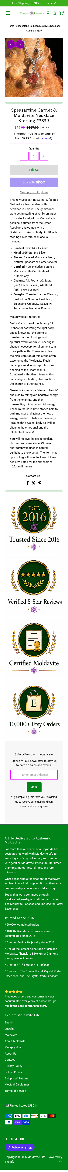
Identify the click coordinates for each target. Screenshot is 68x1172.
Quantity (34, 148)
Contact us (33, 476)
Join (34, 787)
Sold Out (34, 169)
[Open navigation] (8, 13)
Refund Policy (13, 1072)
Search (9, 1022)
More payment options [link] (34, 192)
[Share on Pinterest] (39, 484)
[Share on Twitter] (33, 484)
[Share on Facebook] (28, 484)
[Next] (20, 44)
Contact (10, 1059)
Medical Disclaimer (17, 1084)
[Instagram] (11, 1139)
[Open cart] (61, 13)
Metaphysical (13, 1047)
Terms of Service (15, 1091)
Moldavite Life (36, 1157)
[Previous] (11, 44)
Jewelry (9, 1028)
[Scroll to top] (60, 1161)
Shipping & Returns (16, 1078)
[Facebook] (6, 1139)
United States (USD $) (24, 1105)
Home (11, 25)
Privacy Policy (13, 1066)
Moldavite (11, 1035)
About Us (10, 1053)
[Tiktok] (16, 1139)
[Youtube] (22, 1139)
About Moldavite (15, 1041)
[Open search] (48, 13)
